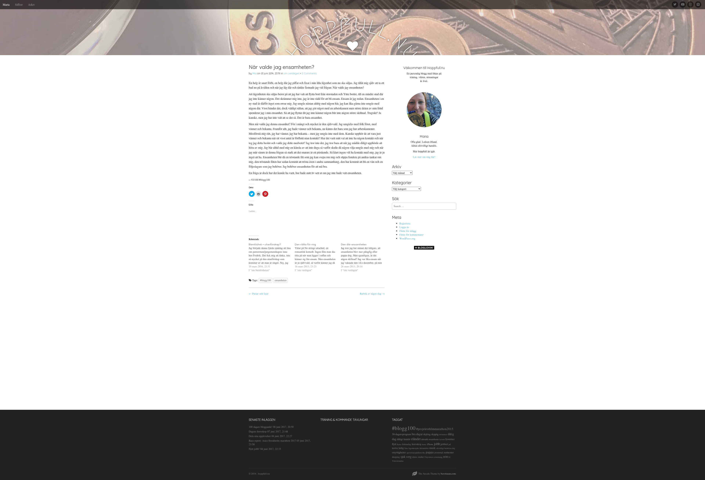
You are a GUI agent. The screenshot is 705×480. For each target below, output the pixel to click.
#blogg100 (265, 280)
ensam (424, 439)
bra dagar (417, 434)
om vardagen (291, 73)
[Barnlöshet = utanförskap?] (272, 257)
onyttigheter (399, 452)
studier (421, 456)
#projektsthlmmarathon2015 (434, 429)
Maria (6, 4)
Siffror (19, 4)
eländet (416, 439)
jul (450, 444)
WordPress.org (407, 238)
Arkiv (31, 4)
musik (432, 448)
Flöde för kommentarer (411, 234)
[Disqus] (317, 349)
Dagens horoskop (258, 431)
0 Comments (309, 73)
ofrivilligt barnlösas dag (445, 448)
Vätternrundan (397, 461)
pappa (430, 452)
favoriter (450, 439)
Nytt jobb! (254, 449)
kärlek (395, 448)
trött (445, 456)
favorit (442, 439)
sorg (408, 456)
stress (414, 456)
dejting (427, 434)
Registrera (404, 223)
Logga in (404, 227)
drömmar (443, 434)
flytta (399, 444)
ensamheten (281, 280)
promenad (438, 452)
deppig (434, 434)
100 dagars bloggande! (260, 427)
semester (449, 452)
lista (406, 448)
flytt (394, 444)
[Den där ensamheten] (364, 257)
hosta (424, 444)
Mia (254, 73)
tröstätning (438, 457)
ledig (401, 448)
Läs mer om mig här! (424, 157)
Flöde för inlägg (407, 231)
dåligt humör (403, 439)
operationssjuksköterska (415, 452)
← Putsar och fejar (258, 293)
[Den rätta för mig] (318, 257)
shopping (396, 457)
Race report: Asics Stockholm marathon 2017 (272, 440)
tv (450, 456)
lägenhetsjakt (413, 448)
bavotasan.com (448, 473)
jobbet (444, 444)
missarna (424, 448)
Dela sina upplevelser (260, 436)
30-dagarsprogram (401, 434)
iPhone (430, 444)
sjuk (403, 456)
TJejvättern (428, 457)
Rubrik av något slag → (372, 293)
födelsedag (406, 444)
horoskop (416, 444)
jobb (437, 443)
